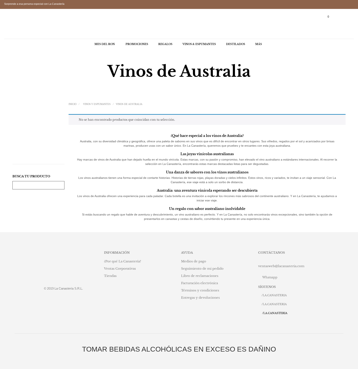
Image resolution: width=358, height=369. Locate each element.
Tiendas (110, 276)
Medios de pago (193, 261)
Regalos (165, 44)
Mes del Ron (104, 44)
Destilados (235, 44)
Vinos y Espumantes (97, 104)
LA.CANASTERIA (275, 295)
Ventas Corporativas (120, 268)
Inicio (72, 104)
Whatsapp (269, 277)
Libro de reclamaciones (199, 276)
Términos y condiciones (200, 290)
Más (258, 44)
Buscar (60, 185)
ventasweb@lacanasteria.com (281, 266)
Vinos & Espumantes (199, 44)
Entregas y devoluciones (200, 298)
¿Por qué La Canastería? (122, 261)
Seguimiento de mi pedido (202, 268)
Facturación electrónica (199, 283)
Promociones (137, 44)
